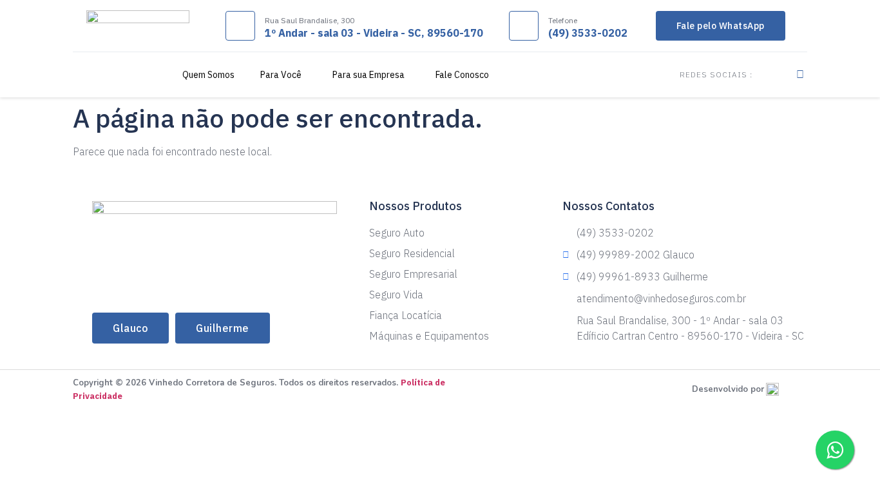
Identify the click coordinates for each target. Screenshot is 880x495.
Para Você (280, 75)
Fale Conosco (462, 75)
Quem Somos (208, 75)
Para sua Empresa (368, 75)
